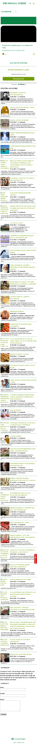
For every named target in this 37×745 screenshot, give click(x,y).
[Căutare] (30, 3)
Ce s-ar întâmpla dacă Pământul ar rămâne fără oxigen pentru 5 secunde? (22, 594)
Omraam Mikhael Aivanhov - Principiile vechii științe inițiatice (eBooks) (22, 267)
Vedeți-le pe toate (10, 22)
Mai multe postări (18, 63)
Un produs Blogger (20, 739)
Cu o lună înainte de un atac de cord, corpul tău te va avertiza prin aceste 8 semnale (23, 341)
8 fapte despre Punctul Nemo (20, 579)
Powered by (14, 84)
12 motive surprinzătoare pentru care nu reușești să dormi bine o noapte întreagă (22, 397)
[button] (34, 54)
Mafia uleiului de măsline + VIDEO (22, 107)
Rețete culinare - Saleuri (19, 354)
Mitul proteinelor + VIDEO (19, 522)
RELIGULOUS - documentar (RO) (21, 654)
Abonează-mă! (18, 79)
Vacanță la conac (16, 223)
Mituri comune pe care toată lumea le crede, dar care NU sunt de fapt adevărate (23, 208)
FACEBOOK (6, 11)
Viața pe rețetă (15, 410)
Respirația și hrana (17, 311)
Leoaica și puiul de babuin (19, 120)
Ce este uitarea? (16, 436)
